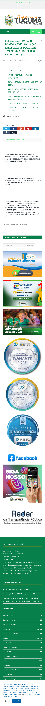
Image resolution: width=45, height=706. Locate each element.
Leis (5, 661)
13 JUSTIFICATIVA (14, 71)
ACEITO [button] (17, 701)
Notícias (5, 638)
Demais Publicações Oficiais (14, 656)
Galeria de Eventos (9, 620)
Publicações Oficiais (10, 647)
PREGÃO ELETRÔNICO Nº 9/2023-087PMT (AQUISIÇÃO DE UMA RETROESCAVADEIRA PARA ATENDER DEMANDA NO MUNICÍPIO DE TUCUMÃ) (22, 181)
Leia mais (21, 694)
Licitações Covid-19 (11, 634)
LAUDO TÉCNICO (14, 67)
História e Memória (9, 625)
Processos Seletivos (11, 670)
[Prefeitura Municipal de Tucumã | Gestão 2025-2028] (22, 19)
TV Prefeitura (7, 674)
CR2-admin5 (10, 61)
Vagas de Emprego (9, 679)
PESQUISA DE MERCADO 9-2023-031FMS (23, 103)
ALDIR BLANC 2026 (9, 589)
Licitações (38, 61)
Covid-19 (7, 643)
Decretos (7, 652)
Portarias (7, 665)
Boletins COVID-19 (9, 616)
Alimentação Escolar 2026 (22, 5)
